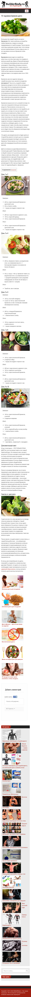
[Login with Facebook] (14, 697)
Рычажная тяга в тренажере (11, 963)
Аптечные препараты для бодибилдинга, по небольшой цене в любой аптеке (15, 767)
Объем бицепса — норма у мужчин (24, 747)
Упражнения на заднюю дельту (11, 938)
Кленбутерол (6, 781)
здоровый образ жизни (8, 569)
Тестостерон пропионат (9, 861)
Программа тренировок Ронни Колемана (15, 847)
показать (13, 170)
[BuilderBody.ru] (15, 4)
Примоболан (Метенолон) (10, 794)
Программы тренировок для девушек (13, 901)
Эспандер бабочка (8, 887)
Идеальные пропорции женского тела (14, 821)
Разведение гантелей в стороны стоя (13, 874)
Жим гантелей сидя (24, 905)
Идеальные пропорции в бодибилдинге (14, 741)
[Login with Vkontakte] (16, 697)
